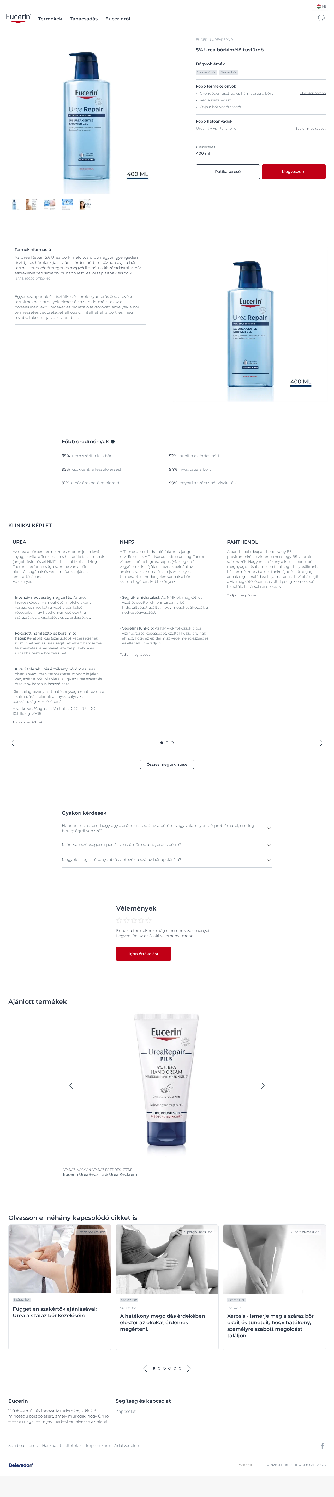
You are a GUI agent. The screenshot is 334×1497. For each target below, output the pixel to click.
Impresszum (98, 1445)
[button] (80, 307)
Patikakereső (228, 171)
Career (245, 1465)
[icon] (322, 1446)
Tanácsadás (84, 19)
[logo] (19, 19)
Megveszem (294, 171)
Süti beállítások (23, 1445)
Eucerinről (117, 19)
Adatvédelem (127, 1445)
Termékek (50, 19)
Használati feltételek (62, 1445)
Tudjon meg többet (311, 128)
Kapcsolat (126, 1411)
